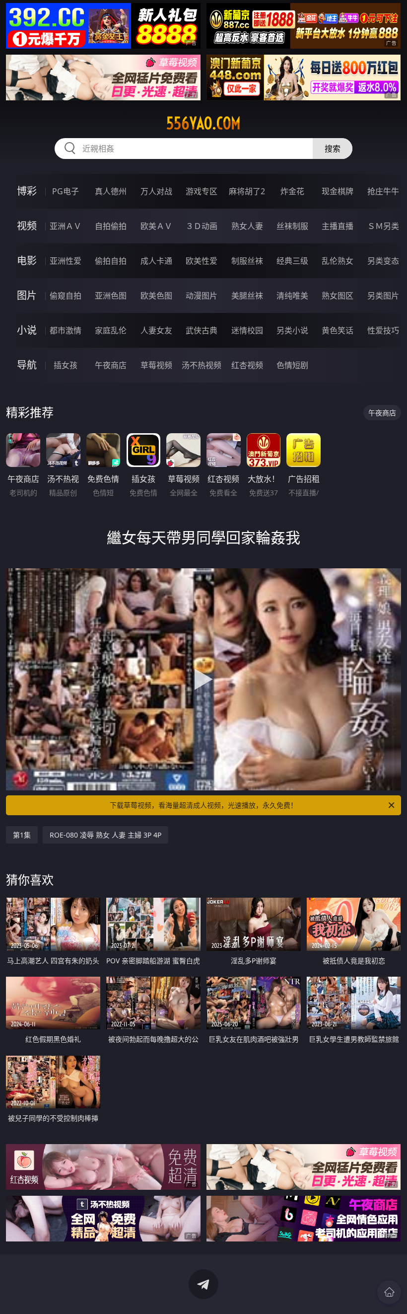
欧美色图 (156, 295)
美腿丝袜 (247, 295)
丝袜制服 (292, 226)
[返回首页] (389, 1292)
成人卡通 (156, 260)
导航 (27, 365)
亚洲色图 (111, 295)
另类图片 (383, 295)
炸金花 (292, 191)
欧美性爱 (201, 260)
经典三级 (292, 260)
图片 (27, 295)
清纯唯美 (292, 295)
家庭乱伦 (111, 330)
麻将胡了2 (247, 191)
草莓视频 (156, 365)
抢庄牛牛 (383, 191)
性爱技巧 (383, 330)
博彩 (27, 191)
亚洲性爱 (65, 260)
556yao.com (203, 123)
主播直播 (337, 226)
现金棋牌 (337, 191)
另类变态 (383, 260)
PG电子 (65, 191)
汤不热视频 (201, 365)
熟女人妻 (247, 226)
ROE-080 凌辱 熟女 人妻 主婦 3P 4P (105, 835)
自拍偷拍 (111, 226)
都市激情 (65, 330)
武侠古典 (201, 330)
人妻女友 (156, 330)
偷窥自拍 (65, 295)
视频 (27, 225)
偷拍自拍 (111, 260)
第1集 (22, 835)
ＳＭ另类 (383, 226)
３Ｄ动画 (201, 226)
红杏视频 (247, 365)
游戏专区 (201, 191)
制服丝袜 (247, 260)
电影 (27, 260)
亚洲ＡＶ (65, 226)
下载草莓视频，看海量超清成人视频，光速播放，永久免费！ (203, 805)
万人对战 (156, 191)
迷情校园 (247, 330)
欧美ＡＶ (156, 226)
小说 (27, 330)
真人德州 (111, 191)
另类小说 (292, 330)
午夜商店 (111, 365)
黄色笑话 (337, 330)
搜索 (332, 148)
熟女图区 (337, 295)
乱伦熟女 (337, 260)
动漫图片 (201, 295)
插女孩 (65, 365)
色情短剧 (292, 365)
